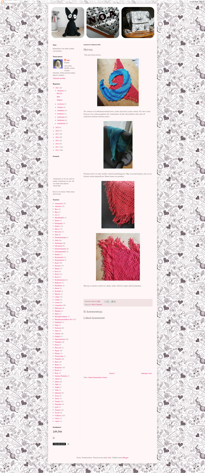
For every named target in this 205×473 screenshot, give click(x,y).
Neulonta (99, 304)
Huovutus (58, 232)
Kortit (57, 274)
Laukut (57, 300)
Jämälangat (58, 243)
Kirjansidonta (59, 260)
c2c (56, 215)
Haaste (57, 220)
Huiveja (59, 93)
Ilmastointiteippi (60, 237)
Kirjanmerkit (59, 257)
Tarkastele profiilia (59, 78)
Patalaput (58, 342)
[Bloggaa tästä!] (108, 301)
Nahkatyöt (58, 322)
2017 (57, 134)
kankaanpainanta (60, 251)
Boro (56, 209)
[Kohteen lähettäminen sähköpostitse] (106, 301)
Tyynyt (57, 412)
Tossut (57, 396)
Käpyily (57, 294)
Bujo (56, 212)
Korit (56, 271)
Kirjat (57, 263)
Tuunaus (57, 410)
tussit (56, 407)
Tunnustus (58, 404)
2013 (57, 147)
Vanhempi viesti (146, 373)
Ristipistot (58, 367)
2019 (57, 127)
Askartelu (58, 206)
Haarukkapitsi (59, 217)
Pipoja (57, 350)
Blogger (125, 457)
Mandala (58, 311)
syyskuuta (60, 104)
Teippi (57, 387)
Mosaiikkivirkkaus (61, 316)
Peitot (57, 345)
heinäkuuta (61, 110)
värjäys (57, 421)
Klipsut (57, 268)
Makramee (58, 308)
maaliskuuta (61, 123)
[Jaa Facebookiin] (112, 301)
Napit (56, 325)
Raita (56, 362)
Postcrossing (59, 356)
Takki (57, 384)
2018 (57, 131)
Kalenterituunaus (60, 249)
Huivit (94, 304)
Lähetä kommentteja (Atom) (97, 377)
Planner (57, 353)
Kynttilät (58, 291)
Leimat (57, 302)
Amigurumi (59, 203)
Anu (68, 60)
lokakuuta (60, 90)
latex (109, 457)
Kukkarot (58, 283)
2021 (57, 88)
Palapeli (57, 336)
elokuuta (60, 107)
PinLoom (58, 347)
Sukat (57, 381)
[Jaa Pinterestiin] (115, 301)
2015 (57, 140)
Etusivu (111, 373)
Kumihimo (58, 285)
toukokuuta (61, 117)
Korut (57, 277)
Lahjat (57, 297)
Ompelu (57, 333)
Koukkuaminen (60, 280)
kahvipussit (58, 246)
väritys (57, 418)
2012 (57, 150)
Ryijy (56, 373)
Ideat (56, 234)
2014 (57, 144)
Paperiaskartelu (60, 339)
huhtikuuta (61, 120)
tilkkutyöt (58, 393)
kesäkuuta (60, 113)
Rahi (58, 97)
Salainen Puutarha (61, 376)
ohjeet (57, 331)
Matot (57, 314)
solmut (57, 379)
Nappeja (59, 100)
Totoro (57, 398)
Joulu (56, 240)
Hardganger (59, 223)
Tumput (57, 401)
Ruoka (57, 370)
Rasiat (57, 364)
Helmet (57, 226)
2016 (57, 137)
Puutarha (58, 359)
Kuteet (57, 288)
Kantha (57, 254)
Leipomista (58, 305)
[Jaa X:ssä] (110, 301)
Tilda (56, 390)
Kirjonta (57, 266)
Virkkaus (58, 415)
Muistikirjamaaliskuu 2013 (64, 319)
